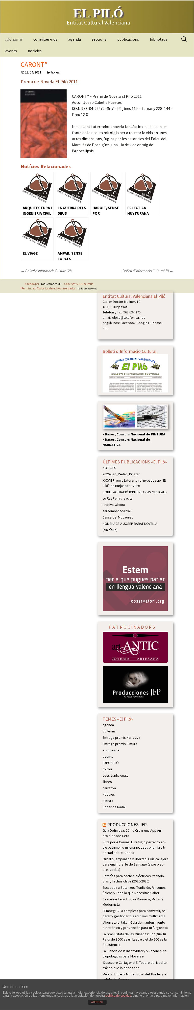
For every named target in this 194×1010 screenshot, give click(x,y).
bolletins (109, 731)
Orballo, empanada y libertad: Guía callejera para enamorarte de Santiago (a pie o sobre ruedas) (135, 864)
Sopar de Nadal (114, 807)
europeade (111, 750)
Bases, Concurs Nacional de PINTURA (135, 434)
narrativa (109, 788)
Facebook (127, 323)
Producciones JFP (51, 284)
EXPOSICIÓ (111, 762)
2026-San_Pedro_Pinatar (121, 474)
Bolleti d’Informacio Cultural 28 (46, 270)
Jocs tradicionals (115, 775)
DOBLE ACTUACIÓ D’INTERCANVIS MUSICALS (135, 492)
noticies (35, 50)
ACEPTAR (97, 1002)
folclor (107, 769)
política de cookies (118, 995)
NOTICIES (109, 467)
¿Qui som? (13, 39)
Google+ (142, 323)
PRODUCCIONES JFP (127, 824)
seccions (99, 39)
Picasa (157, 323)
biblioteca (158, 39)
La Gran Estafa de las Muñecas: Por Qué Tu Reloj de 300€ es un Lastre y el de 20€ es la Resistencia (135, 939)
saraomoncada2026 (117, 511)
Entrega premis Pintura (120, 744)
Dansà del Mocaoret (118, 517)
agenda (74, 39)
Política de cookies (87, 288)
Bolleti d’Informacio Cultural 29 (148, 270)
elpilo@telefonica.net (128, 317)
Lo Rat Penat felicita (118, 498)
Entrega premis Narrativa (121, 737)
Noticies (109, 794)
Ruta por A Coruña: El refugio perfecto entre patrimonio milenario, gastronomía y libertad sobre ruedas (134, 847)
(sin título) (110, 530)
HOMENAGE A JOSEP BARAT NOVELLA (130, 523)
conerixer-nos (45, 39)
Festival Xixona (114, 504)
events (11, 50)
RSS (106, 328)
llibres (55, 72)
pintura (108, 800)
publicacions (128, 39)
